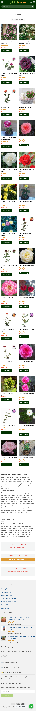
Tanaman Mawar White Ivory (26, 265)
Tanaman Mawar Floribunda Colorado (8, 234)
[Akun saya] (31, 2)
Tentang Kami (5, 589)
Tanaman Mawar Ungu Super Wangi (9, 74)
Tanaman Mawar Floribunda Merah (26, 298)
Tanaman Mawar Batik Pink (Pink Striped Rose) (8, 138)
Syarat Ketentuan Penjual (8, 601)
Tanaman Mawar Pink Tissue (8, 425)
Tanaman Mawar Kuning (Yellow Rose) (25, 202)
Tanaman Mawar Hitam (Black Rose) (27, 74)
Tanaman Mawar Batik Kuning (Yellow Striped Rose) (9, 266)
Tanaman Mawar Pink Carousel (7, 298)
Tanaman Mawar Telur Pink (26, 457)
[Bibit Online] (18, 2)
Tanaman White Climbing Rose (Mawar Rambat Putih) (26, 42)
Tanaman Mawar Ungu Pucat (26, 329)
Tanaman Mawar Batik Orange (25, 234)
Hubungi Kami (5, 608)
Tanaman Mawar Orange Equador (7, 330)
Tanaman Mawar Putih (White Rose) (9, 170)
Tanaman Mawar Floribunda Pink (26, 394)
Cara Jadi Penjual (6, 605)
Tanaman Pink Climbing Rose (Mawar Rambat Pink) (9, 42)
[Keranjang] (34, 2)
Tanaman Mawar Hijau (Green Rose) (7, 394)
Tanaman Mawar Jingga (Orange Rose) (7, 106)
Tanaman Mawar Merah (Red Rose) (26, 170)
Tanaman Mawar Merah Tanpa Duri (7, 362)
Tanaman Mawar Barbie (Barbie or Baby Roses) (25, 106)
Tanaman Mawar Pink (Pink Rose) (26, 362)
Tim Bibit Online (6, 592)
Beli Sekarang (6, 50)
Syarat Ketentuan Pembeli (9, 598)
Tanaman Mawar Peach (25, 137)
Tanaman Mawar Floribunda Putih (26, 426)
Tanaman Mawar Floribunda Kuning (8, 202)
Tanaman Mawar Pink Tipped (9, 457)
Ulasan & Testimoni (7, 595)
